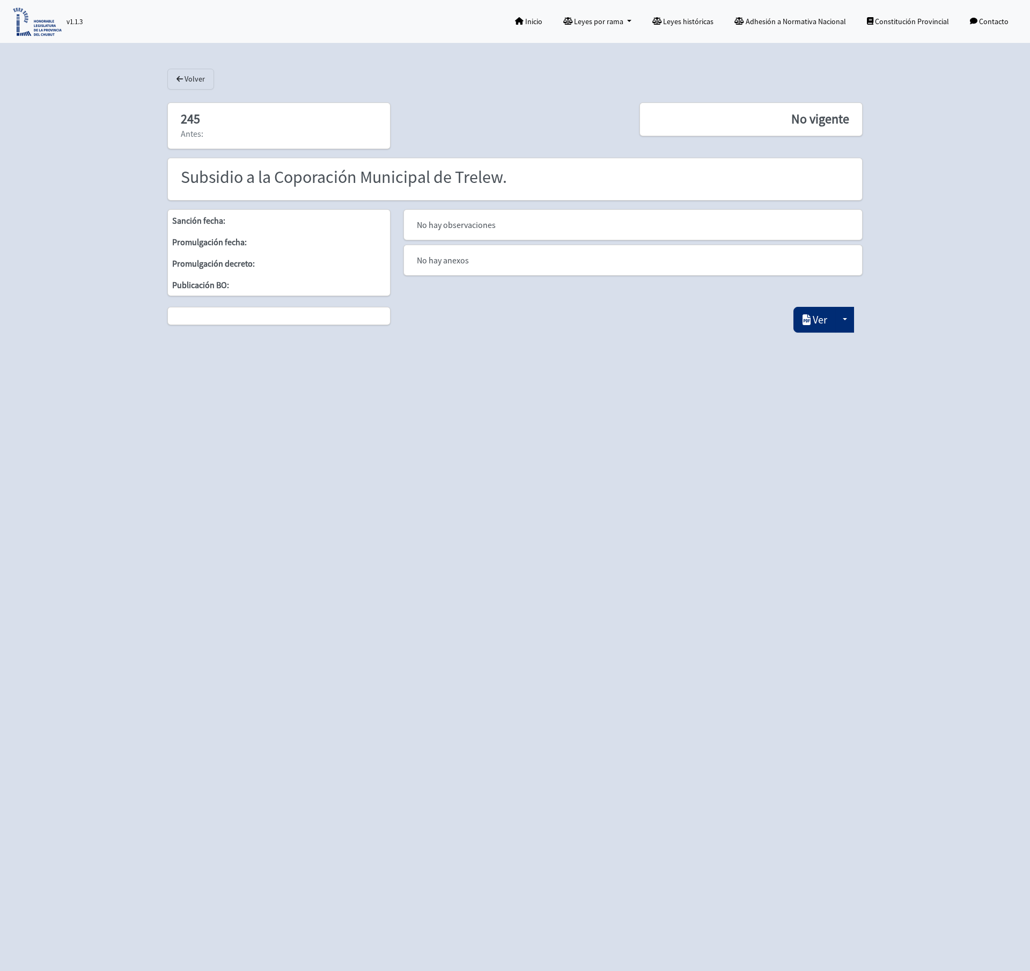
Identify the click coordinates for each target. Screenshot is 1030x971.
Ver (819, 319)
